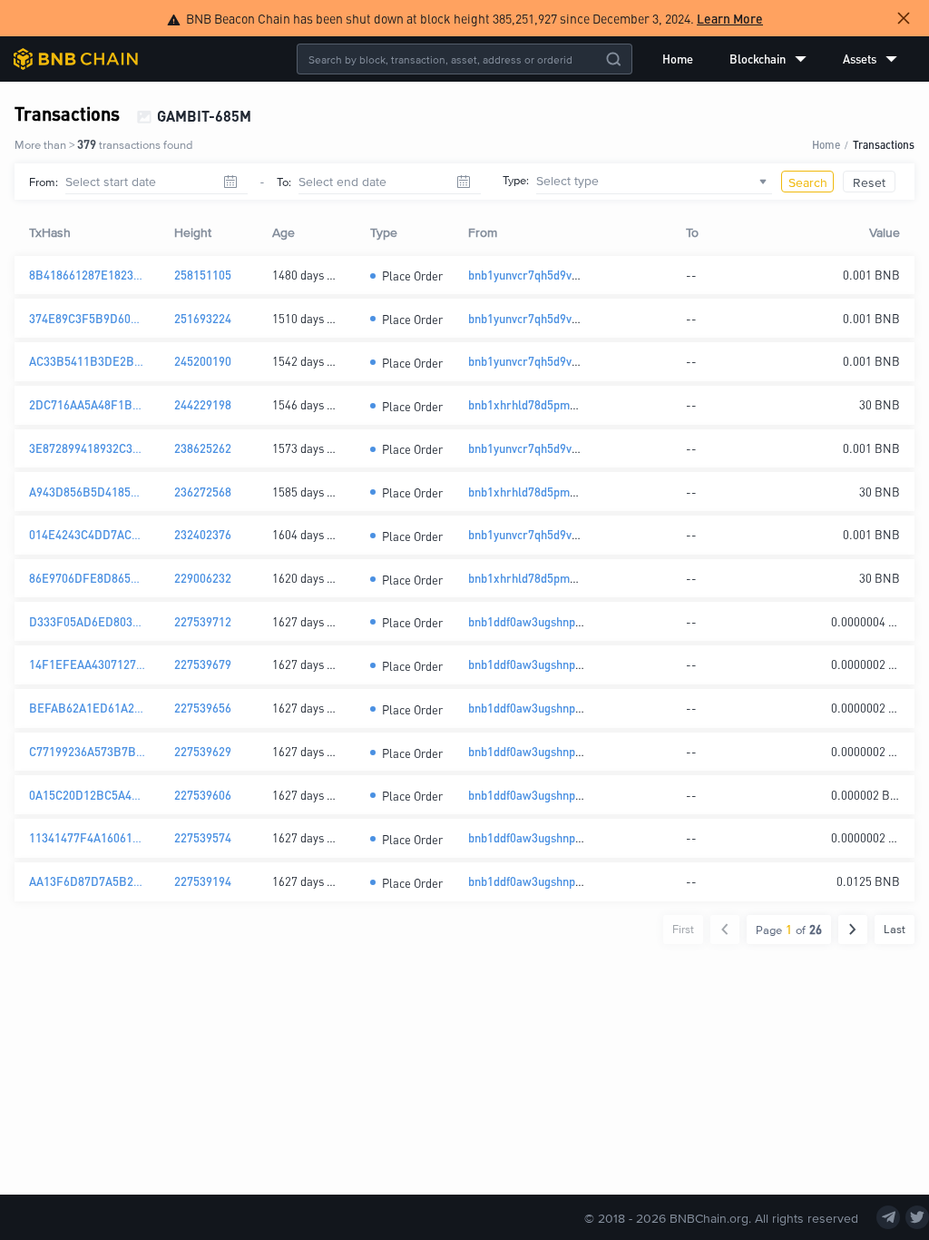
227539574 (202, 837)
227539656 (202, 707)
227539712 (202, 621)
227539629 (202, 751)
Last (894, 928)
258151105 (202, 274)
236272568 (202, 491)
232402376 (202, 534)
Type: (516, 180)
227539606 (202, 794)
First (683, 928)
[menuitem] (677, 59)
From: (43, 181)
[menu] (779, 59)
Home (677, 58)
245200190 (202, 360)
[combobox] (654, 181)
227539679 (202, 664)
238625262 (202, 448)
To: (284, 181)
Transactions (883, 144)
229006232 (202, 577)
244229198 (202, 404)
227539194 (202, 881)
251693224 (202, 318)
